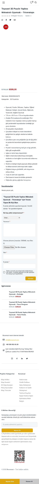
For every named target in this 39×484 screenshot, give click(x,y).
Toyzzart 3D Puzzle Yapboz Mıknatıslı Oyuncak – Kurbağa (22, 293)
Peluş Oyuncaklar (7, 388)
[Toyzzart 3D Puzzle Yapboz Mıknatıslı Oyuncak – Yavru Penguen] (4, 303)
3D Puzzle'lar (14, 99)
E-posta (6, 262)
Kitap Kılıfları (5, 379)
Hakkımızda (23, 379)
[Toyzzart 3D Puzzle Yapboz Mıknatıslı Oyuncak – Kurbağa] (4, 293)
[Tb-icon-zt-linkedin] (22, 358)
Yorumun (6, 221)
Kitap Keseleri (5, 382)
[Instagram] (12, 358)
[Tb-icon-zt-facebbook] (17, 358)
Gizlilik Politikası (24, 382)
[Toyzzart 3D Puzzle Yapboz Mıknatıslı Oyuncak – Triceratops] (2, 20)
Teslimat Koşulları (25, 393)
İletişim (21, 401)
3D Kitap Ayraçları (7, 385)
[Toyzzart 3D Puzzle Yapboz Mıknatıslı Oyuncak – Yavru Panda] (4, 314)
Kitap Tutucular (6, 390)
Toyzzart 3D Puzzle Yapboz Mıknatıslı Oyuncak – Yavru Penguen (22, 303)
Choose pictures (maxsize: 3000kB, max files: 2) (18, 242)
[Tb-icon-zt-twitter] (27, 358)
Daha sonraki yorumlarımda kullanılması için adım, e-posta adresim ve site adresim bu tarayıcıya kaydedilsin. (20, 272)
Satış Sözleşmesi (25, 385)
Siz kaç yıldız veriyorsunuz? (13, 213)
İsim (5, 252)
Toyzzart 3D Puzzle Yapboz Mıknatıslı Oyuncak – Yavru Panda (22, 313)
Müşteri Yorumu (17, 16)
